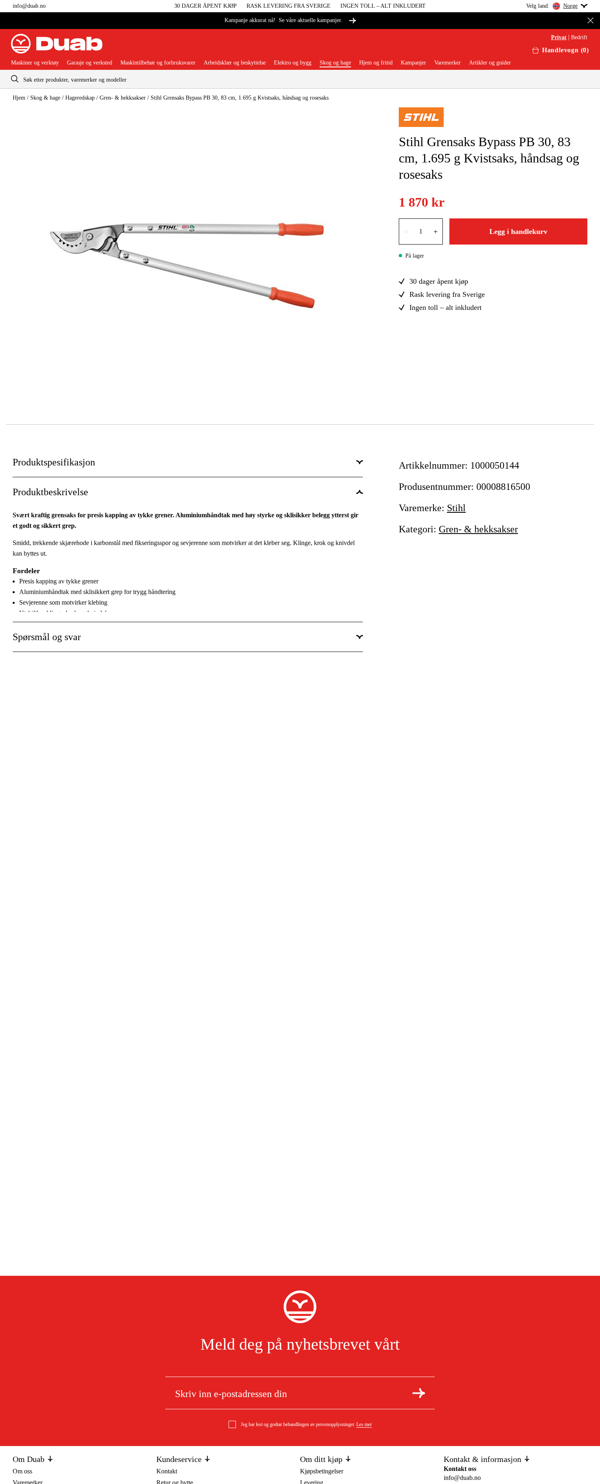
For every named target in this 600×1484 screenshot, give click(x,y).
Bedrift (579, 37)
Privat (559, 37)
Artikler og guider (490, 63)
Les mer (364, 1424)
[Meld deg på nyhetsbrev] (418, 1393)
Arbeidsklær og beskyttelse (235, 63)
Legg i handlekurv (518, 231)
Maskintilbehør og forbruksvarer (158, 63)
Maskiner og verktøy (35, 63)
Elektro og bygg (292, 63)
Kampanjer (413, 63)
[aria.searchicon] (14, 79)
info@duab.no (29, 6)
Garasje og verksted (89, 63)
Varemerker (447, 63)
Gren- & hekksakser (123, 98)
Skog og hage (335, 63)
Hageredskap (80, 98)
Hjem (19, 98)
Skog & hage (45, 98)
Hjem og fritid (376, 63)
